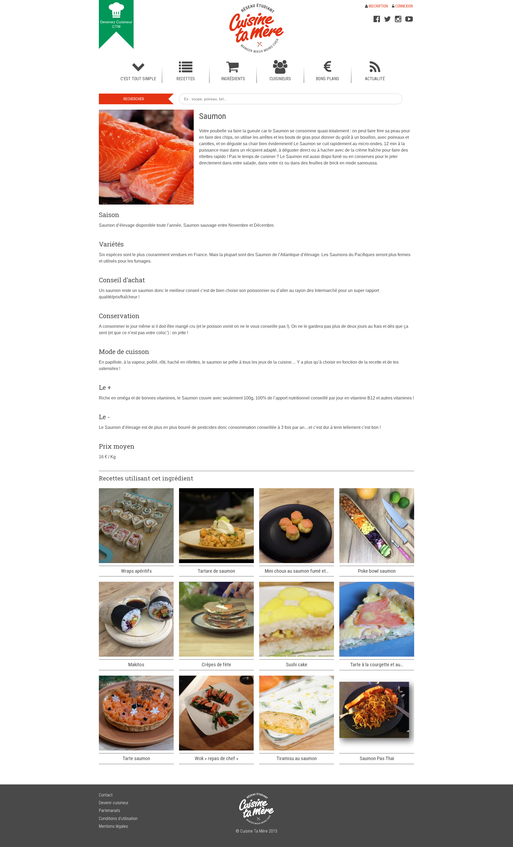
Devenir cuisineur (114, 802)
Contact (105, 795)
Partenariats (109, 810)
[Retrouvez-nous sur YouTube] (409, 19)
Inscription (378, 6)
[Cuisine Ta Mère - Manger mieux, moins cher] (256, 28)
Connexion (403, 6)
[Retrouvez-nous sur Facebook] (376, 19)
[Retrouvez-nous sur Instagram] (398, 19)
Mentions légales (113, 826)
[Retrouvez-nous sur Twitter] (387, 19)
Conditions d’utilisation (118, 818)
